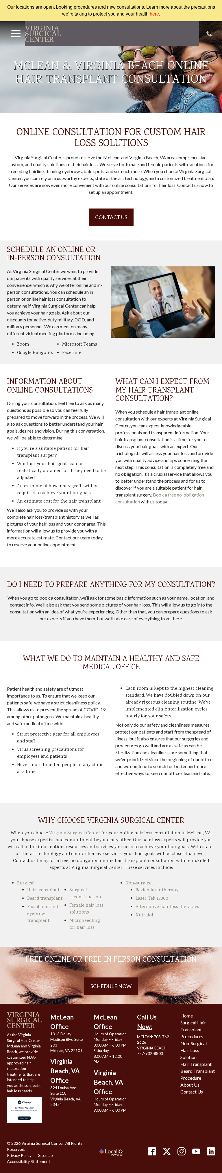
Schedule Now (111, 986)
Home (186, 1015)
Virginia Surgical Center (74, 833)
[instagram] (181, 1151)
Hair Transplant (196, 1064)
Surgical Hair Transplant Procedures (193, 1029)
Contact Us (111, 217)
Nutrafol (144, 915)
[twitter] (167, 1151)
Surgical (26, 883)
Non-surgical (139, 883)
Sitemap (45, 1155)
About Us (189, 1084)
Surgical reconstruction (85, 894)
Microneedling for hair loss (84, 924)
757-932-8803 (150, 1053)
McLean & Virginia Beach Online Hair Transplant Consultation (111, 73)
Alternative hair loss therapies (167, 907)
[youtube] (196, 1151)
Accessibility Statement (28, 1161)
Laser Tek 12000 (152, 898)
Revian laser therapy (157, 890)
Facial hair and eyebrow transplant (42, 914)
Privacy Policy (19, 1155)
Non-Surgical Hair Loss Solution (193, 1050)
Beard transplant (44, 898)
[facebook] (152, 1151)
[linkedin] (211, 1151)
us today (30, 861)
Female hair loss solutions (86, 909)
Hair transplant (43, 890)
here (154, 14)
